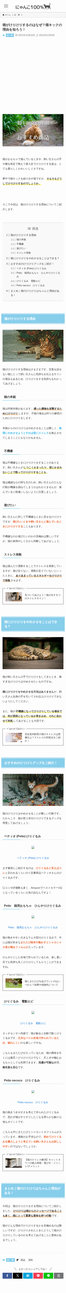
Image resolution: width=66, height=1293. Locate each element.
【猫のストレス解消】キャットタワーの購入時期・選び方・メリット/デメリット (42, 1163)
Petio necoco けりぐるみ (30, 285)
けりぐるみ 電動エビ (28, 281)
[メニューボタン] (6, 6)
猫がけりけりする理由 (23, 234)
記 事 (10, 35)
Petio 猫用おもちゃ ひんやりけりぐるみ (33, 927)
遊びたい (21, 248)
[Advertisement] (33, 76)
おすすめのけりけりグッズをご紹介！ (32, 263)
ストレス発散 (23, 252)
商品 (23, 1260)
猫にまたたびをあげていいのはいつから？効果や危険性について (42, 983)
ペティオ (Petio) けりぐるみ (31, 268)
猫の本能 (21, 239)
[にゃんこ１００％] (33, 6)
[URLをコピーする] (58, 1276)
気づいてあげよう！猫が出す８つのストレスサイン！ (42, 597)
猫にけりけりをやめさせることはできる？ (35, 258)
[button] (7, 1276)
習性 (30, 1260)
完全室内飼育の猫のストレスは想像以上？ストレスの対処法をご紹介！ (42, 737)
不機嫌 (20, 244)
